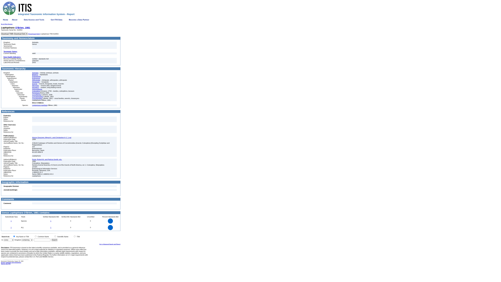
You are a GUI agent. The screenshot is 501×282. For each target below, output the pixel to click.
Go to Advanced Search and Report (109, 244)
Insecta (34, 84)
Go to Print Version (7, 24)
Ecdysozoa (36, 78)
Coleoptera (36, 91)
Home (5, 20)
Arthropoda (36, 80)
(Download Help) (34, 34)
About (14, 20)
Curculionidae (37, 98)
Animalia (35, 73)
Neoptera (35, 87)
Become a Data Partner (79, 20)
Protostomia (36, 76)
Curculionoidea (37, 97)
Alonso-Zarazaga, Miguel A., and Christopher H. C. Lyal (51, 138)
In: (2, 240)
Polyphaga (36, 93)
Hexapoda (36, 82)
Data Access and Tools (34, 20)
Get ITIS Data (56, 20)
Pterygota (35, 86)
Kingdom (18, 240)
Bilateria (35, 75)
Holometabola (37, 89)
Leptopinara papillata (39, 105)
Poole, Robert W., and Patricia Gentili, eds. (47, 159)
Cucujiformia (36, 95)
